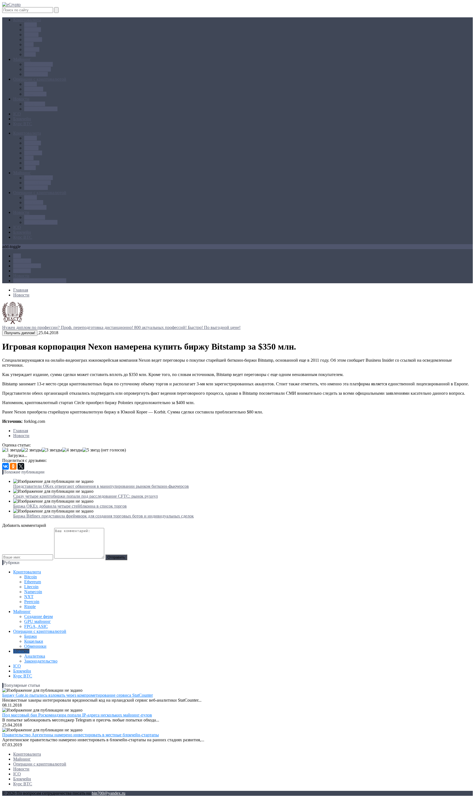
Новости (21, 99)
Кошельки (33, 89)
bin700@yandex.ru (108, 793)
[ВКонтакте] (5, 466)
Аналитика (34, 104)
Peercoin (31, 49)
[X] (21, 466)
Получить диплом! (19, 333)
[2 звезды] (31, 450)
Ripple (30, 54)
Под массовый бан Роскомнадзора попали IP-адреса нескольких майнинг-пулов (77, 715)
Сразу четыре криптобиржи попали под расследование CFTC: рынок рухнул (85, 496)
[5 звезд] (91, 450)
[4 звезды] (72, 450)
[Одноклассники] (13, 466)
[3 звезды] (52, 450)
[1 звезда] (11, 450)
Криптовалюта (27, 19)
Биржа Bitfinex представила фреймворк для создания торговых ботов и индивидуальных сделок (103, 516)
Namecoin (33, 39)
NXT (29, 44)
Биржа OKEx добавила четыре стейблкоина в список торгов (70, 506)
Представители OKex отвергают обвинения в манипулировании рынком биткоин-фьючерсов (101, 486)
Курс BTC (22, 123)
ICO (17, 113)
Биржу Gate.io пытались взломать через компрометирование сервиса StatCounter (77, 695)
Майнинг (22, 59)
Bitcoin (30, 24)
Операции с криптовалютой (39, 79)
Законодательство (40, 109)
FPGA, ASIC (36, 74)
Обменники (35, 94)
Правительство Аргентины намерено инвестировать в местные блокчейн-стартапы (80, 734)
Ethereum (32, 29)
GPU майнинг (37, 69)
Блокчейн (22, 118)
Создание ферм (38, 64)
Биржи (30, 84)
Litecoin (31, 34)
